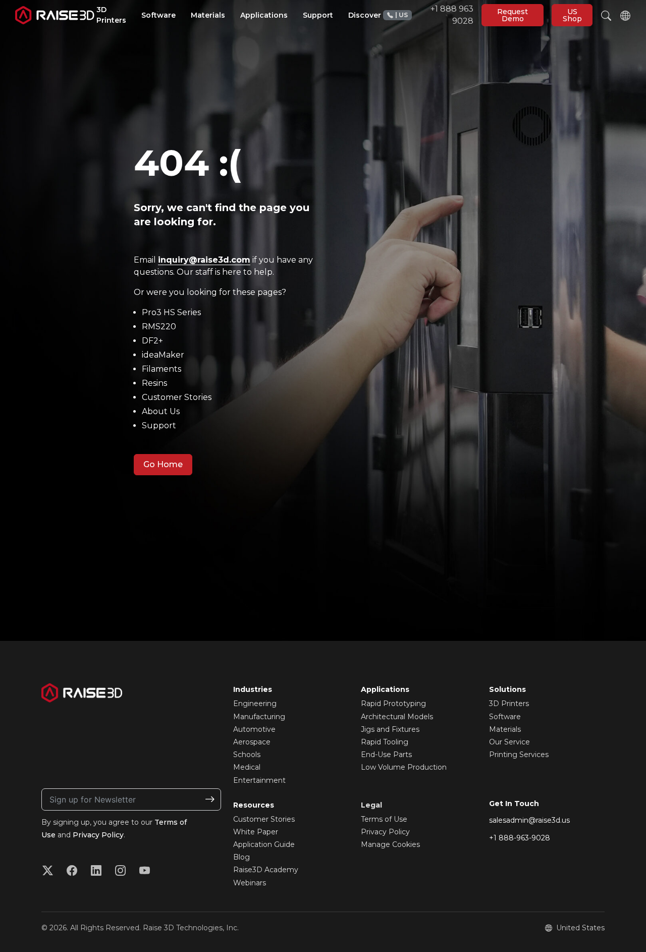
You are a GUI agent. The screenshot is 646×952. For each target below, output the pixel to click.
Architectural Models (397, 716)
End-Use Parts (386, 754)
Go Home (163, 464)
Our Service (509, 741)
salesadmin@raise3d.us (529, 820)
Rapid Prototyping (393, 703)
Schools (246, 754)
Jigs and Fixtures (390, 729)
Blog (241, 857)
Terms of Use (384, 819)
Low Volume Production (404, 767)
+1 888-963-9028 (519, 837)
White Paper (255, 831)
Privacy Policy (98, 834)
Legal (371, 805)
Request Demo (512, 15)
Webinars (249, 882)
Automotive (254, 729)
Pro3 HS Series (171, 312)
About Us (161, 411)
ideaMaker (163, 355)
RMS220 (159, 326)
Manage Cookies (390, 844)
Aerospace (252, 741)
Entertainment (259, 780)
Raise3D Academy (265, 869)
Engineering (255, 703)
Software (505, 716)
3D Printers (509, 703)
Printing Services (519, 754)
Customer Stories (176, 397)
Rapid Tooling (384, 741)
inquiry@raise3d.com (204, 260)
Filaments (161, 369)
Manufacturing (259, 716)
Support (159, 425)
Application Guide (264, 844)
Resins (154, 383)
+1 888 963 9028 (434, 15)
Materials (505, 729)
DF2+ (152, 340)
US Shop (572, 15)
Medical (246, 767)
